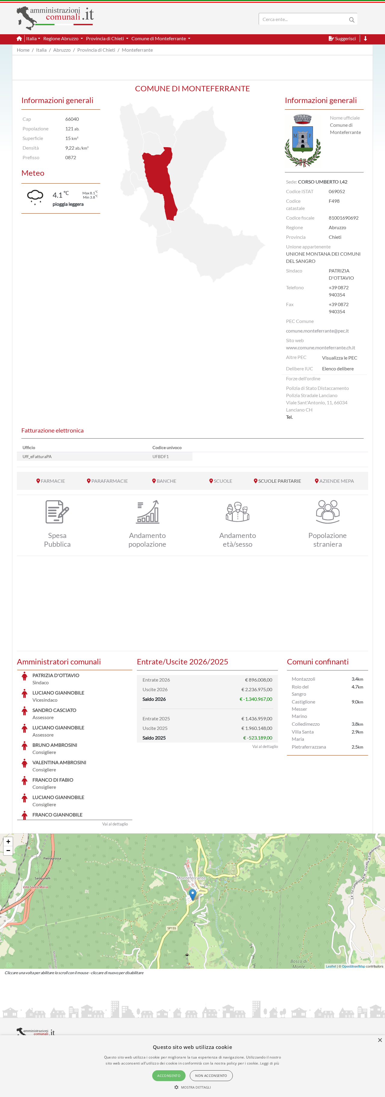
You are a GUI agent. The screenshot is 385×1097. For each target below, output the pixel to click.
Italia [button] (31, 38)
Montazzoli (303, 679)
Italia (41, 50)
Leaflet (331, 966)
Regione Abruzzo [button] (61, 38)
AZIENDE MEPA (336, 481)
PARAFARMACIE (109, 481)
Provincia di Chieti (96, 50)
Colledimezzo (306, 724)
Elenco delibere (338, 368)
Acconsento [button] (168, 1075)
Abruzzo (62, 50)
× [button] (379, 1040)
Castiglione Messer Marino (303, 709)
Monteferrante (137, 50)
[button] (192, 1087)
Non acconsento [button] (211, 1075)
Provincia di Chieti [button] (105, 38)
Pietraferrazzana (309, 746)
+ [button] (8, 841)
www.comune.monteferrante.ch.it (320, 347)
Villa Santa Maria (303, 735)
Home (23, 50)
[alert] (192, 1066)
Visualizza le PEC (339, 357)
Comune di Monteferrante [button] (159, 38)
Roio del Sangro (300, 690)
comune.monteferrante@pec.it (317, 330)
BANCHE (166, 481)
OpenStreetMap (353, 966)
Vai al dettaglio (115, 824)
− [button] (8, 850)
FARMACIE (53, 481)
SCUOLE (223, 481)
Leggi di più (269, 1063)
